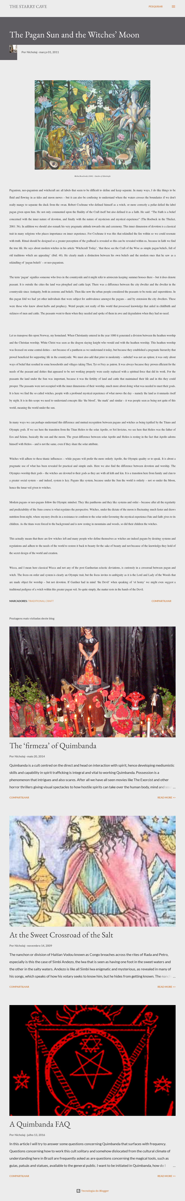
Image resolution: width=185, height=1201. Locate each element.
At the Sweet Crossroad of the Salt (61, 934)
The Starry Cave (28, 6)
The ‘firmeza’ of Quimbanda (52, 745)
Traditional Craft (41, 600)
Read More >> (167, 797)
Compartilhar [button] (161, 600)
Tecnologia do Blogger (95, 1191)
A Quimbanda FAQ (39, 1124)
